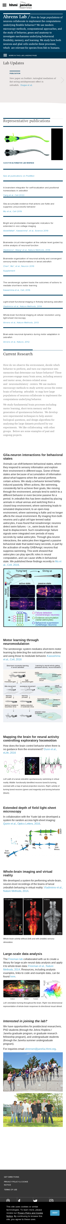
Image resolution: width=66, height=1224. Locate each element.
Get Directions (11, 1177)
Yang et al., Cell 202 (13, 195)
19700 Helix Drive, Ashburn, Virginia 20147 (8, 1201)
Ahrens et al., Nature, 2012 (16, 342)
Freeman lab (15, 959)
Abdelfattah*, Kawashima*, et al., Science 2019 (25, 230)
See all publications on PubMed (18, 176)
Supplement (9, 270)
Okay (55, 1213)
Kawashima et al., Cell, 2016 (16, 290)
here (12, 976)
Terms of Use (10, 1190)
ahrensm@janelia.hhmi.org (40, 1049)
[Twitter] (35, 1201)
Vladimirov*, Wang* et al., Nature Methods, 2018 (26, 250)
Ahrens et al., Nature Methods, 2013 (21, 322)
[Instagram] (51, 1201)
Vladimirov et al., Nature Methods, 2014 (22, 306)
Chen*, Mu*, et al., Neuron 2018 (18, 266)
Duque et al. (27, 85)
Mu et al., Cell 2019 (12, 211)
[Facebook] (19, 1201)
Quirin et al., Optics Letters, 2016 (21, 823)
